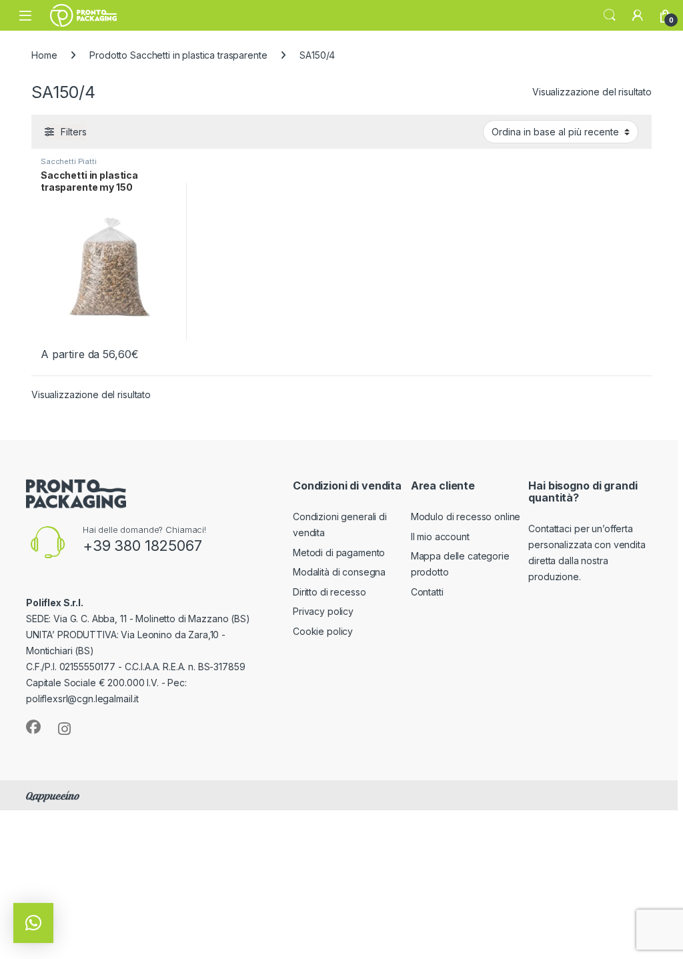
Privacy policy (323, 611)
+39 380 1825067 (142, 545)
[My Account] (637, 15)
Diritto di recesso (329, 592)
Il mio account (440, 536)
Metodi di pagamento (339, 552)
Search (609, 15)
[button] (33, 923)
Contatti (427, 592)
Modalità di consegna (339, 572)
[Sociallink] (33, 727)
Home (44, 55)
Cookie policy (323, 631)
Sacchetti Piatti (69, 161)
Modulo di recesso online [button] (466, 516)
